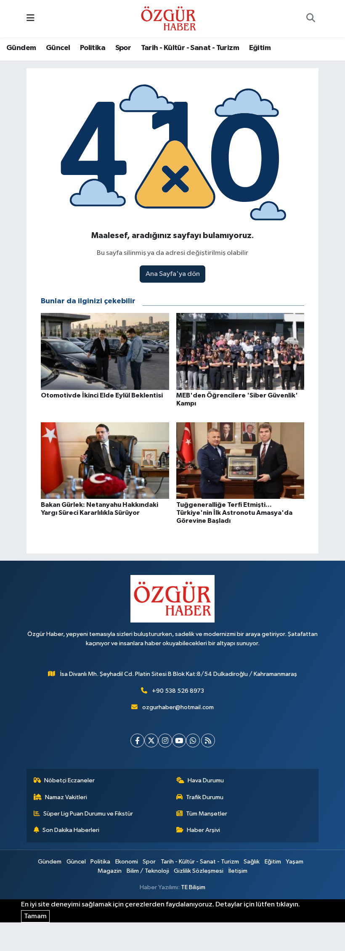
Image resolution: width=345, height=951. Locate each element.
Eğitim (260, 48)
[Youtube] (179, 740)
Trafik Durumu (204, 797)
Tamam (35, 916)
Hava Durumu (206, 780)
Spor (123, 48)
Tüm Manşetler (206, 814)
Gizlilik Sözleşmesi (198, 871)
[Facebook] (137, 740)
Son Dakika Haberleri (70, 830)
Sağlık (252, 861)
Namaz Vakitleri (66, 797)
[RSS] (208, 740)
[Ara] (310, 18)
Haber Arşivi (203, 830)
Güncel (58, 48)
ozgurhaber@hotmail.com (178, 707)
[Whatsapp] (193, 740)
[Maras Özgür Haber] (168, 18)
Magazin (110, 871)
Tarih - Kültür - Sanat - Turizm (190, 48)
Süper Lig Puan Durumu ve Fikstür (88, 814)
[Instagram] (165, 740)
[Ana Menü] (30, 18)
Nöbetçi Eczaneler (69, 780)
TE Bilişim (193, 887)
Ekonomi (126, 861)
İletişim (237, 871)
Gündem (21, 48)
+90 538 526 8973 (178, 691)
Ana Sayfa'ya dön (173, 274)
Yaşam (294, 861)
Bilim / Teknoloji (148, 871)
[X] (151, 740)
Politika (92, 48)
